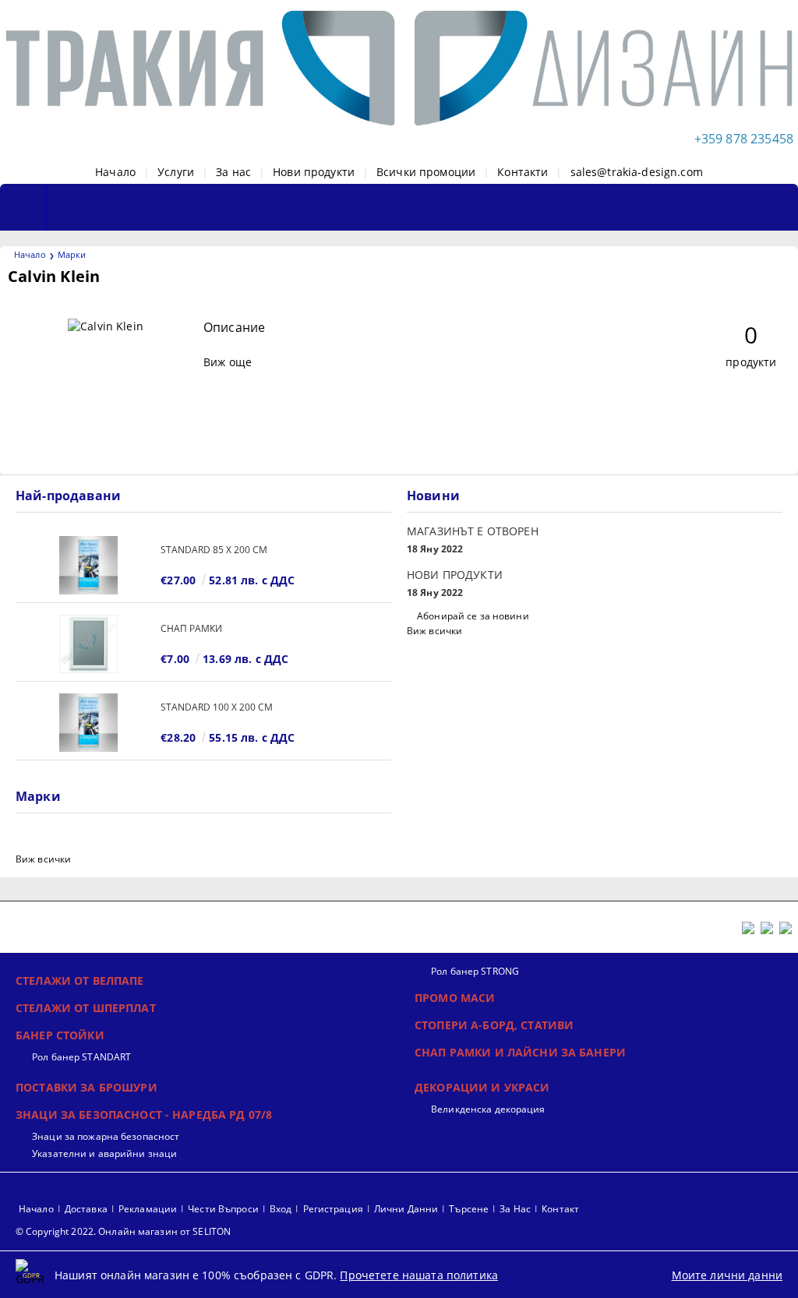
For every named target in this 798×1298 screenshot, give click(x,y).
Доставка (86, 1208)
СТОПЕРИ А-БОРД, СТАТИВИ (494, 1025)
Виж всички (434, 630)
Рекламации (147, 1208)
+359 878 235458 (743, 138)
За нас (233, 171)
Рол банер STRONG (475, 971)
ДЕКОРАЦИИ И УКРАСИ (482, 1087)
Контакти (522, 171)
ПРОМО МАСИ (455, 997)
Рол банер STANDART (81, 1056)
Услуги (175, 171)
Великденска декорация (488, 1109)
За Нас (515, 1208)
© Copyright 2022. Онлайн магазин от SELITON (123, 1231)
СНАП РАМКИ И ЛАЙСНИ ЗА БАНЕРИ (520, 1052)
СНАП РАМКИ (191, 628)
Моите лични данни (727, 1275)
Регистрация (333, 1208)
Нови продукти (314, 171)
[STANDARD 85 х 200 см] (88, 565)
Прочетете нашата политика (419, 1275)
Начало (115, 171)
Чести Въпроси (223, 1208)
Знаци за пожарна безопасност (105, 1136)
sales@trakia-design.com (636, 171)
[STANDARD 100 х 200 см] (88, 722)
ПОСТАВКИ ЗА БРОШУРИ (86, 1087)
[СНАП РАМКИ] (88, 644)
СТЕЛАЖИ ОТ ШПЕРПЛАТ (86, 1007)
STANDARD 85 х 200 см (214, 549)
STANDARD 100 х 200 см (217, 707)
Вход (280, 1208)
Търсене (469, 1208)
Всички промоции (425, 171)
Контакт (560, 1208)
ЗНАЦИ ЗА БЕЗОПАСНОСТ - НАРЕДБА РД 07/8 (144, 1114)
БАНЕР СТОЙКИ (60, 1035)
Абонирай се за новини (473, 616)
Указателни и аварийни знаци (104, 1153)
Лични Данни (406, 1208)
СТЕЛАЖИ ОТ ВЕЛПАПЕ (80, 980)
